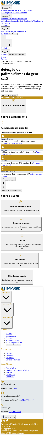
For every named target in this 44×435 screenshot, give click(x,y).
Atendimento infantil (9, 19)
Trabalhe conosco (12, 340)
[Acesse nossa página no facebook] (7, 422)
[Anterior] (3, 183)
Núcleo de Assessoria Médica (17, 370)
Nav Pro (9, 372)
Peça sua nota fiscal (18, 31)
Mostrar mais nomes (9, 95)
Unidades (4, 25)
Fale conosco (6, 31)
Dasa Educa (10, 375)
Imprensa (9, 338)
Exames (5, 8)
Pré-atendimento (26, 21)
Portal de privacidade (14, 342)
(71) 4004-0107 (27, 400)
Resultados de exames (17, 55)
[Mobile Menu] (3, 37)
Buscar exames (20, 10)
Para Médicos (11, 368)
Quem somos (11, 336)
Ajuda (4, 29)
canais (15, 388)
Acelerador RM (14, 21)
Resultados (13, 34)
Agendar (4, 34)
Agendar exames (7, 10)
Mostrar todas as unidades (11, 190)
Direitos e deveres (13, 360)
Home (3, 57)
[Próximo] (3, 187)
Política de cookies (13, 345)
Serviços (5, 16)
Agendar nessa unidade (13, 143)
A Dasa (9, 334)
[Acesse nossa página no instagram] (3, 422)
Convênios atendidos (19, 13)
